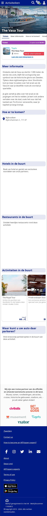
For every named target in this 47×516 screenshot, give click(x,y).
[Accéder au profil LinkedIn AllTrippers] (31, 452)
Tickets (5, 36)
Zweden (7, 7)
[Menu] (2, 2)
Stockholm (16, 7)
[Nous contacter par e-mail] (39, 452)
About (6, 458)
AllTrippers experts (12, 469)
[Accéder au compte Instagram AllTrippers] (14, 452)
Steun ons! (8, 463)
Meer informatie (17, 36)
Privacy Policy (9, 480)
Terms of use (9, 474)
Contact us (8, 437)
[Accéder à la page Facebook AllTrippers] (7, 452)
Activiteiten (25, 7)
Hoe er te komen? (33, 36)
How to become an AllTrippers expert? (20, 442)
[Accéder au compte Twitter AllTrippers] (22, 452)
